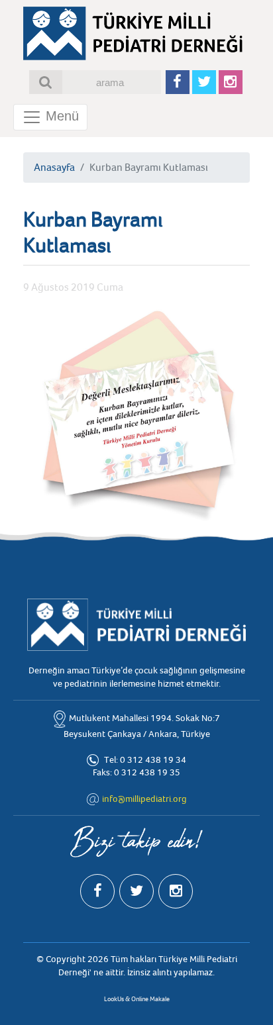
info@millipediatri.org (144, 799)
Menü (60, 116)
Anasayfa (54, 167)
